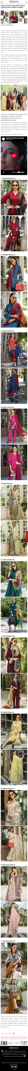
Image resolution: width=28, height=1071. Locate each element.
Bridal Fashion (5, 1037)
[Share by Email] (2, 1033)
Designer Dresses (14, 1037)
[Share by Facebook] (10, 1033)
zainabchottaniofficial (8, 120)
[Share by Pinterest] (13, 1033)
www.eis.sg (14, 1069)
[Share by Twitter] (6, 1033)
